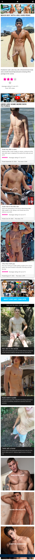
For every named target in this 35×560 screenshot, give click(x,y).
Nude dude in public (9, 398)
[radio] (4, 79)
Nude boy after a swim (9, 149)
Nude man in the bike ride (10, 206)
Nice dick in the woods (10, 349)
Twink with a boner (8, 448)
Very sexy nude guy (8, 264)
